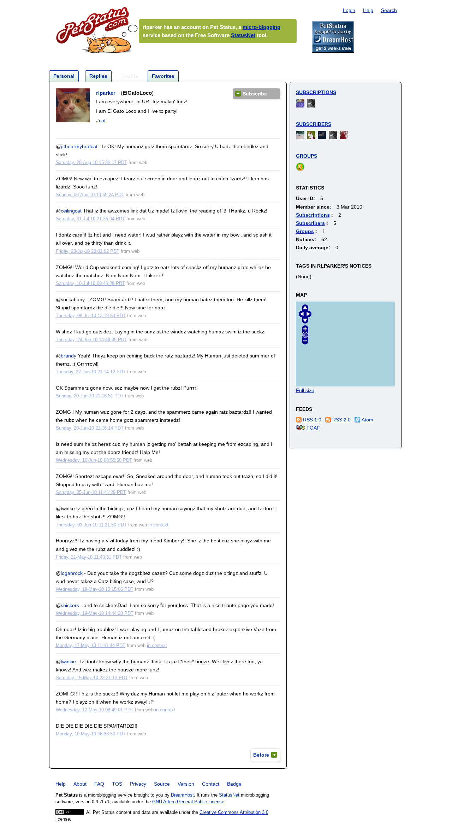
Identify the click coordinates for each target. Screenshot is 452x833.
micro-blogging (261, 27)
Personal (64, 76)
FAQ (99, 784)
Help (368, 10)
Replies (98, 76)
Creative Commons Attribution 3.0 (234, 812)
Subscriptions (316, 92)
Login (349, 10)
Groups (306, 156)
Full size (305, 390)
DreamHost (182, 795)
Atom (367, 420)
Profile (129, 75)
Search (389, 10)
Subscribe (255, 94)
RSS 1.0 (312, 420)
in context (158, 525)
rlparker (105, 93)
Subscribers (313, 124)
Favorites (163, 76)
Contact (210, 784)
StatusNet (243, 35)
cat (102, 120)
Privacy (138, 784)
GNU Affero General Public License (188, 801)
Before (261, 755)
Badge (234, 784)
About (80, 784)
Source (162, 784)
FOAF (313, 428)
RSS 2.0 (341, 420)
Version (186, 784)
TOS (117, 784)
